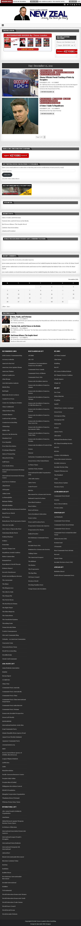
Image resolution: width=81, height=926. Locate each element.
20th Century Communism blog (12, 355)
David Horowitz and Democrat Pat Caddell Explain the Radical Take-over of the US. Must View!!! (48, 263)
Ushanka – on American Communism (13, 639)
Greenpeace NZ (59, 420)
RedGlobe (5, 869)
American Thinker (8, 371)
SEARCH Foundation (8, 790)
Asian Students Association (10, 668)
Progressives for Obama (36, 530)
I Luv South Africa (8, 466)
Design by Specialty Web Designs (40, 924)
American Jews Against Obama (12, 367)
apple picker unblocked (9, 266)
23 (52, 298)
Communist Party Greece (62, 528)
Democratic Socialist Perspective (13, 713)
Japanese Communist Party (11, 741)
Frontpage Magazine (9, 450)
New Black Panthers (34, 502)
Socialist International (9, 882)
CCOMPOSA (6, 680)
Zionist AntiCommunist (9, 659)
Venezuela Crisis (7, 643)
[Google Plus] (72, 5)
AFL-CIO (31, 359)
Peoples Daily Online (9, 778)
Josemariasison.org (8, 745)
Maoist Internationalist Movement (13, 857)
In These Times (33, 465)
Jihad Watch (6, 485)
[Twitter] (68, 5)
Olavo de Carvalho (8, 525)
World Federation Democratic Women (14, 894)
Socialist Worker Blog (61, 467)
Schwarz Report (7, 568)
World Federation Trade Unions (12, 902)
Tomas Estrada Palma (9, 627)
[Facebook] (70, 5)
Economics (58, 70)
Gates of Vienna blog (8, 454)
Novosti (56, 554)
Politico (4, 541)
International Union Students (11, 843)
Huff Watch (5, 462)
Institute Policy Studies (35, 469)
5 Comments (56, 108)
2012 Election (46, 98)
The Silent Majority (8, 611)
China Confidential (8, 407)
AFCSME (31, 355)
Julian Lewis (6, 493)
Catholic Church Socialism (10, 227)
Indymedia (57, 424)
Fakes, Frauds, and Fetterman (11, 217)
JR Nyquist (5, 489)
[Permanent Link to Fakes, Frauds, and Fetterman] (6, 320)
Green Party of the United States (38, 461)
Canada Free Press (8, 399)
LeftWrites (5, 762)
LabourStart (6, 853)
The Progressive (33, 569)
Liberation (57, 435)
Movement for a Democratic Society (39, 494)
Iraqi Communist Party (9, 729)
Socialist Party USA (34, 545)
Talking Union (32, 553)
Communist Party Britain (62, 521)
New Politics (32, 506)
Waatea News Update (61, 483)
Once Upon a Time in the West (11, 529)
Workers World (33, 581)
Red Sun (4, 865)
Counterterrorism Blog (9, 422)
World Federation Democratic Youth (13, 898)
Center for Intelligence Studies (12, 403)
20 (18, 298)
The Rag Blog (32, 573)
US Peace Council (33, 577)
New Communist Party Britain (63, 550)
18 (73, 294)
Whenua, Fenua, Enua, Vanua (11, 802)
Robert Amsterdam (8, 556)
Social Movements (48, 72)
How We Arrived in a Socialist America (21, 260)
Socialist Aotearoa (60, 463)
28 (30, 301)
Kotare (56, 427)
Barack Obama (46, 70)
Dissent (30, 453)
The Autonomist (7, 580)
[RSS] (77, 5)
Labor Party (32, 482)
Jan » (8, 306)
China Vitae (5, 684)
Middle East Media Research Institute (14, 509)
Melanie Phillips (7, 501)
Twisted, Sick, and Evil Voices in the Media (15, 221)
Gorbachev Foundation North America (40, 457)
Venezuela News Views (9, 647)
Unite (56, 479)
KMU (4, 749)
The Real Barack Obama (9, 603)
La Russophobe (7, 497)
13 (18, 294)
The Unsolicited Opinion (10, 619)
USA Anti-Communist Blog (10, 635)
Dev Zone (57, 392)
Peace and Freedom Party (36, 522)
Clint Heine (57, 359)
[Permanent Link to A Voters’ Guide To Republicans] (20, 116)
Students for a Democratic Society (39, 549)
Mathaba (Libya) (59, 571)
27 (18, 301)
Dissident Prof (6, 438)
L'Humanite (57, 546)
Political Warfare (7, 537)
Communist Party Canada (36, 369)
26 (7, 301)
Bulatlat (4, 672)
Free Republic (6, 442)
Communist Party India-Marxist (12, 705)
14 (29, 294)
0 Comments (24, 319)
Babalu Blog (6, 387)
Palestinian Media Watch (10, 533)
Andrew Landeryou (8, 375)
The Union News (7, 615)
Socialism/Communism (65, 72)
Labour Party (58, 431)
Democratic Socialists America (38, 381)
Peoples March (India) (9, 782)
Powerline (5, 544)
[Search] (79, 5)
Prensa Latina (58, 507)
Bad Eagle (5, 391)
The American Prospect (35, 557)
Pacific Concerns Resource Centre (13, 774)
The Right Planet (7, 607)
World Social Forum (8, 910)
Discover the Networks (9, 434)
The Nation (31, 565)
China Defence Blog (8, 410)
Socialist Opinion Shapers (51, 74)
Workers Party (59, 487)
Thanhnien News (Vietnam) (10, 798)
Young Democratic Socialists (37, 589)
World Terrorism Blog (9, 651)
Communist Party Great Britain (64, 525)
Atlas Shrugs (6, 379)
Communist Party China (9, 695)
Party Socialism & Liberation (37, 514)
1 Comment (56, 82)
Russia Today (58, 558)
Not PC (56, 367)
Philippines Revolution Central (12, 786)
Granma (56, 500)
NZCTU (56, 447)
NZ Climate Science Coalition (63, 375)
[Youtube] (75, 5)
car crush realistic (8, 272)
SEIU (30, 541)
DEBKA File (6, 430)
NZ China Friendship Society (63, 443)
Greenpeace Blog (59, 416)
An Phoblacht (58, 517)
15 (40, 294)
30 (52, 301)
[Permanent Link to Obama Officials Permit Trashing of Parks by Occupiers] (20, 83)
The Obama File (7, 596)
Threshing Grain (7, 623)
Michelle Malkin (7, 505)
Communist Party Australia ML (12, 691)
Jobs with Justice (33, 478)
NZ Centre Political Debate (62, 371)
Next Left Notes (33, 510)
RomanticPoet (6, 560)
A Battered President (8, 231)
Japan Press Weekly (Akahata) (12, 737)
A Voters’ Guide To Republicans (52, 106)
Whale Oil (57, 383)
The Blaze (5, 584)
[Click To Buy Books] (28, 51)
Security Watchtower (9, 572)
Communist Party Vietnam (10, 709)
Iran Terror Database (9, 481)
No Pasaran (6, 517)
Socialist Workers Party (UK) (63, 562)
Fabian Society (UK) (60, 538)
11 (73, 290)
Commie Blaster (7, 414)
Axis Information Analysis (10, 383)
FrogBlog (57, 400)
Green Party (58, 412)
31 (62, 301)
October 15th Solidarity (61, 455)
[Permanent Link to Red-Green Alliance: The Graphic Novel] (6, 338)
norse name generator (9, 263)
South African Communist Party (64, 575)
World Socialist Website (9, 914)
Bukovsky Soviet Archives (10, 395)
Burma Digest (6, 676)
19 (7, 298)
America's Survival (8, 363)
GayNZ (56, 404)
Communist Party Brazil (61, 496)
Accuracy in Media (8, 359)
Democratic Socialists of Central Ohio (40, 445)
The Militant (32, 561)
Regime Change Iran (8, 548)
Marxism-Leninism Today (10, 861)
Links (4, 766)
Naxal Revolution (7, 770)
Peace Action (32, 518)
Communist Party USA (35, 377)
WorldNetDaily (7, 655)
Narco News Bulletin (60, 504)
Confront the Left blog (9, 418)
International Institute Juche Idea (13, 725)
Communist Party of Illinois (37, 373)
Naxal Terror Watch (8, 513)
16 (51, 294)
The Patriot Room (7, 600)
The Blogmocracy (7, 588)
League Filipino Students (10, 759)
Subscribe (7, 174)
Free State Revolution (9, 446)
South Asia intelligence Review (12, 576)
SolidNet (5, 886)
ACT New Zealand (59, 355)
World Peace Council (8, 906)
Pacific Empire (59, 379)
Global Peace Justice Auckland (63, 408)
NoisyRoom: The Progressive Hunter (14, 521)
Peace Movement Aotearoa (62, 459)
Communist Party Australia (10, 687)
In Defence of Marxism (9, 827)
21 (29, 298)
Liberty (67, 98)
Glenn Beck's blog (7, 458)
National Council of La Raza (36, 498)
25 (73, 298)
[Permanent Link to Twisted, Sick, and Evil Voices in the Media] (6, 329)
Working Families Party (35, 585)
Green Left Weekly (8, 717)
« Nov (4, 306)
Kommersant (58, 542)
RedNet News (6, 872)
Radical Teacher (33, 534)
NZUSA (56, 451)
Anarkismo (5, 817)
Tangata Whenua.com (61, 471)
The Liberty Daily (7, 592)
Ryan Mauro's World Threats (11, 564)
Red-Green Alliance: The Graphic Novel (14, 224)
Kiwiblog (57, 363)
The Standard (58, 475)
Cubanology (6, 426)
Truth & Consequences (9, 631)
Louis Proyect (32, 486)
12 (7, 294)
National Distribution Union (63, 439)
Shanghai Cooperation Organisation (13, 794)
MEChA (30, 490)
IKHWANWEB (6, 721)
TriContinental (7, 890)
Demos (30, 449)
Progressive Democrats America (38, 526)
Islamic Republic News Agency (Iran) (14, 733)
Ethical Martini (59, 396)
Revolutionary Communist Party (38, 537)
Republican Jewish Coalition (11, 552)
